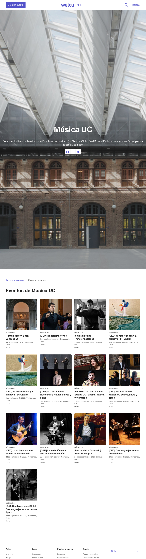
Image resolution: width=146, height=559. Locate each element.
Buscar (126, 5)
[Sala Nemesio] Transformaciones (84, 337)
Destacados (36, 554)
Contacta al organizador (67, 151)
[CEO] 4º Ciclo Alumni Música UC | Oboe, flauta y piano (123, 394)
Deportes (61, 554)
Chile (113, 551)
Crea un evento (15, 4)
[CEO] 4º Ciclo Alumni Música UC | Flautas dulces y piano (55, 394)
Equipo (8, 557)
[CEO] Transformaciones (53, 335)
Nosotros (9, 554)
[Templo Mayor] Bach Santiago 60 (17, 337)
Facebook (73, 151)
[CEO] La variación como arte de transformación (19, 452)
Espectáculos (63, 557)
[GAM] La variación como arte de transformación (53, 452)
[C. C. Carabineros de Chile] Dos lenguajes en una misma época (21, 509)
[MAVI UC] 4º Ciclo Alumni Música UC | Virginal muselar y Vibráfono (89, 394)
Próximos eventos (15, 280)
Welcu (67, 5)
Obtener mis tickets (91, 557)
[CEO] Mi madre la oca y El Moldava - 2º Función (20, 393)
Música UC (10, 333)
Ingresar (136, 4)
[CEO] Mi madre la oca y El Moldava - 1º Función (123, 337)
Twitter (78, 151)
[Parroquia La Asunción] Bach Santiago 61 (87, 452)
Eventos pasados (37, 280)
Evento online (37, 557)
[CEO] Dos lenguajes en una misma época (124, 452)
